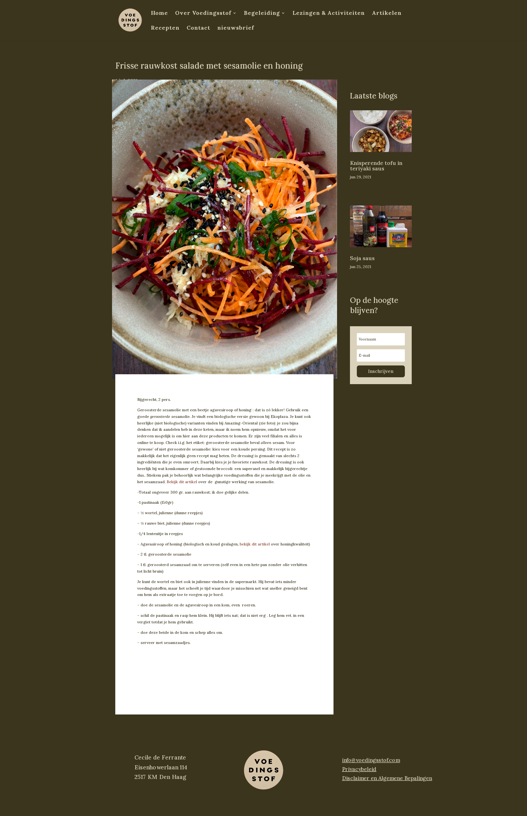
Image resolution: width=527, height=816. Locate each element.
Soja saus (362, 258)
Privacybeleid (359, 769)
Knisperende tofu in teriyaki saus (376, 165)
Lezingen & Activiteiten (329, 13)
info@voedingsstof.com (371, 760)
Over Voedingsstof (203, 13)
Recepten (165, 28)
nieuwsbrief (235, 28)
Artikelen (387, 13)
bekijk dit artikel (255, 544)
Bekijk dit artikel (182, 481)
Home (159, 13)
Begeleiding (262, 13)
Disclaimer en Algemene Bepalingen (387, 778)
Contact (198, 28)
